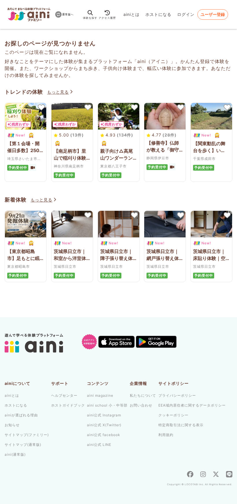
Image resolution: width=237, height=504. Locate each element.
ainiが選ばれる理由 (21, 415)
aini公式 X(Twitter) (104, 425)
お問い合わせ (141, 405)
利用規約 (165, 435)
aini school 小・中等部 (107, 405)
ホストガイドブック (68, 405)
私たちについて (143, 395)
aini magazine (100, 395)
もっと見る (58, 91)
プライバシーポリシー (177, 395)
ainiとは (131, 14)
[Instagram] (203, 474)
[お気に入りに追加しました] (41, 107)
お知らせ (12, 425)
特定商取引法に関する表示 (180, 425)
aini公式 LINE (99, 444)
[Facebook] (190, 474)
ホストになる (158, 14)
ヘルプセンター (64, 395)
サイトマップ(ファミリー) (27, 435)
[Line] (229, 474)
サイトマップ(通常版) (23, 444)
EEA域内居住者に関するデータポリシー (192, 405)
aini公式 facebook (103, 435)
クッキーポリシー (173, 415)
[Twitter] (216, 474)
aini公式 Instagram (104, 415)
